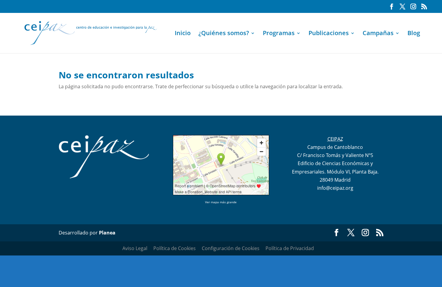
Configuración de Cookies (230, 248)
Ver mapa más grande (221, 202)
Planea (107, 232)
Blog (413, 34)
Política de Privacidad (290, 248)
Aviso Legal (134, 248)
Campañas (378, 34)
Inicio (183, 34)
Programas (279, 34)
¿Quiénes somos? (223, 34)
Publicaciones (328, 34)
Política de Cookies (174, 248)
